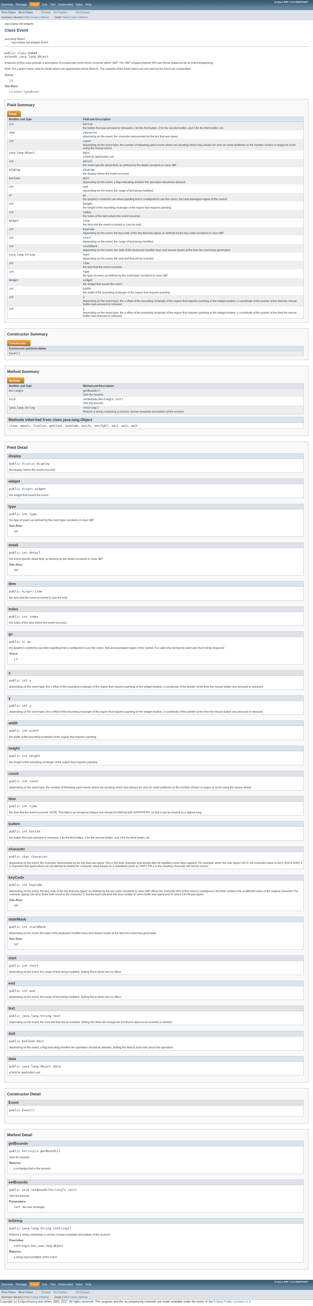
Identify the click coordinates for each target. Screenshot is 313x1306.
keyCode (88, 229)
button (88, 124)
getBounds (90, 390)
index (87, 212)
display (88, 169)
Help (88, 4)
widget (88, 280)
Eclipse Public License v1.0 (232, 1301)
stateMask (90, 246)
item (86, 220)
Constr (34, 17)
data (86, 152)
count (87, 141)
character (90, 132)
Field (26, 17)
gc (84, 195)
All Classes (83, 12)
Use (44, 4)
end (85, 186)
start (87, 237)
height (88, 203)
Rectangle (16, 390)
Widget (14, 220)
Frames (46, 12)
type (86, 271)
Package (21, 4)
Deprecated (65, 4)
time (86, 263)
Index (79, 4)
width (87, 288)
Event (13, 353)
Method (45, 17)
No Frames (60, 12)
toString (89, 407)
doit (86, 178)
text (86, 254)
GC (10, 195)
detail (88, 161)
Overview (7, 4)
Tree (53, 4)
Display (14, 169)
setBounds (90, 399)
